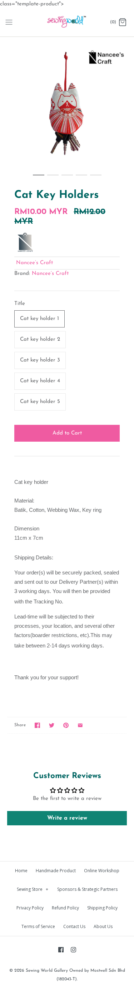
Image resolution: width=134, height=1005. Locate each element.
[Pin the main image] (66, 725)
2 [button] (52, 178)
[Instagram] (73, 949)
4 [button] (81, 178)
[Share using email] (80, 725)
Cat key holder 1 (39, 318)
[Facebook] (61, 949)
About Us (103, 926)
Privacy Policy (30, 908)
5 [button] (95, 178)
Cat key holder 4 (40, 381)
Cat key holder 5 (40, 401)
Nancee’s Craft (34, 263)
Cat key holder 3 (40, 360)
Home (21, 871)
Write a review (67, 818)
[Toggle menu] (9, 22)
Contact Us (74, 926)
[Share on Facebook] (37, 725)
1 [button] (38, 178)
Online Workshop (101, 871)
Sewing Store (33, 889)
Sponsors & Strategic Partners (87, 889)
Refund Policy (65, 908)
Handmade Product (56, 871)
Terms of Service (38, 926)
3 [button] (67, 178)
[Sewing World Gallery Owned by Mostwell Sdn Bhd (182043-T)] (67, 22)
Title (19, 303)
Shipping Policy (102, 908)
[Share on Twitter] (51, 725)
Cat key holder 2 (40, 339)
